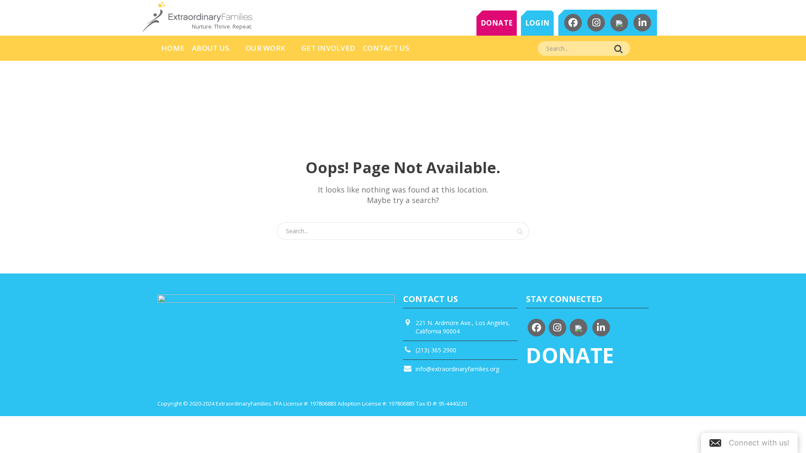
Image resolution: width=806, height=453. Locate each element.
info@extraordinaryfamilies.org (457, 369)
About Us (210, 48)
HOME (172, 48)
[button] (749, 443)
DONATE (497, 23)
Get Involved (328, 48)
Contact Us (386, 48)
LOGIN (537, 23)
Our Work (265, 48)
